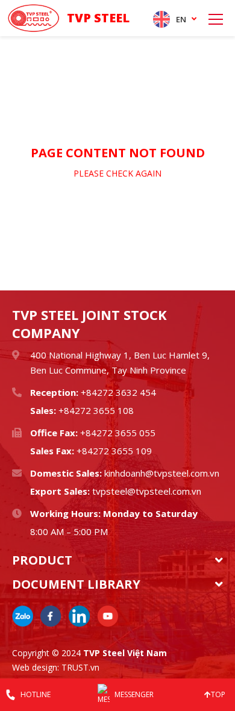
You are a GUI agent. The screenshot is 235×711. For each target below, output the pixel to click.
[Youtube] (107, 616)
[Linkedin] (79, 616)
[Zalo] (22, 616)
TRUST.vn (80, 667)
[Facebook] (50, 616)
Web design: (35, 667)
